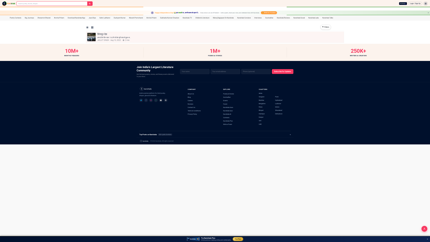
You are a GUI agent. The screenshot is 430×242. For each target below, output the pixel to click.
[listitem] (141, 100)
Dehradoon (278, 114)
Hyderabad (278, 100)
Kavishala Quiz (228, 111)
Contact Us (191, 107)
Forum (225, 104)
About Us (191, 94)
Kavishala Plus (228, 121)
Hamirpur (262, 114)
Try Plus (238, 239)
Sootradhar (227, 97)
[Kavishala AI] (403, 3)
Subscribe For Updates (282, 71)
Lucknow (278, 103)
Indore (277, 107)
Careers (190, 100)
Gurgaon (261, 97)
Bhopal (261, 110)
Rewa (260, 107)
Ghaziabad (278, 110)
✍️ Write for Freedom (269, 12)
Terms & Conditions (194, 111)
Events (225, 100)
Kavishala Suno (228, 107)
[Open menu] (426, 3)
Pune (276, 97)
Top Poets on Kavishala (215, 134)
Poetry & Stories (228, 94)
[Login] (424, 229)
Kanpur (261, 117)
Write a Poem (227, 124)
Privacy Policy (192, 114)
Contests (226, 117)
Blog (189, 97)
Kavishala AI (227, 114)
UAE (260, 124)
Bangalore (262, 103)
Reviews (190, 104)
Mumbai (261, 100)
